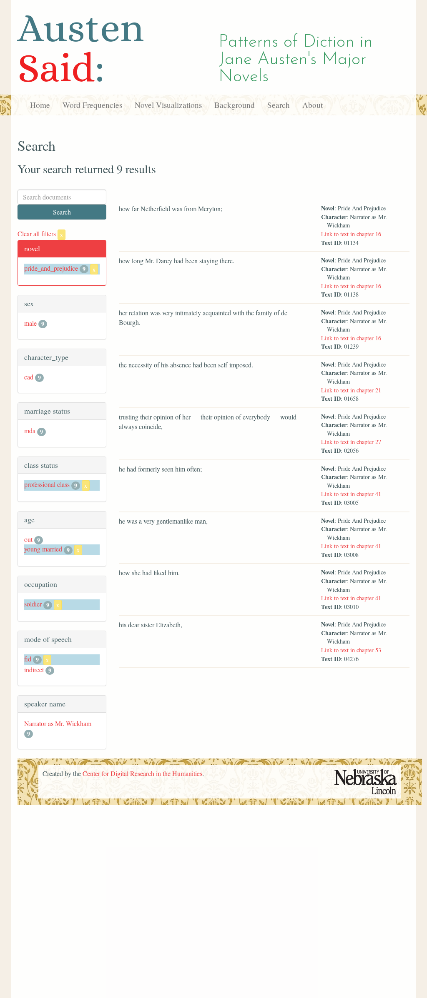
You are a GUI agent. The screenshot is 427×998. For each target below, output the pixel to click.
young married (43, 548)
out (28, 539)
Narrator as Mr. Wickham (57, 723)
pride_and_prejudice (51, 268)
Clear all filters (40, 233)
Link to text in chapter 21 (351, 390)
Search (278, 105)
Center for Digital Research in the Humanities (142, 773)
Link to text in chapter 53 (351, 650)
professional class (47, 484)
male (30, 323)
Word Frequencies (92, 105)
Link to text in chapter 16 (351, 234)
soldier (33, 603)
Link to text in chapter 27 (351, 442)
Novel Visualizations (168, 105)
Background (234, 105)
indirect (34, 669)
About (312, 105)
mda (29, 430)
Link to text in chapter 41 (351, 494)
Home (40, 105)
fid (27, 658)
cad (28, 376)
